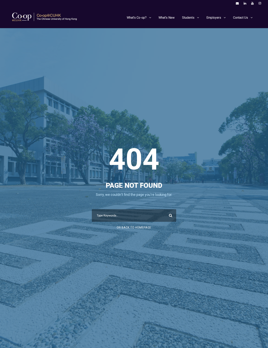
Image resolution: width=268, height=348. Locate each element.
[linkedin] (245, 3)
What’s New (167, 17)
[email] (237, 3)
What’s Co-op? (137, 17)
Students (188, 17)
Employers (213, 17)
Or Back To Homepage (134, 227)
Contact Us (240, 17)
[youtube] (252, 3)
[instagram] (260, 3)
